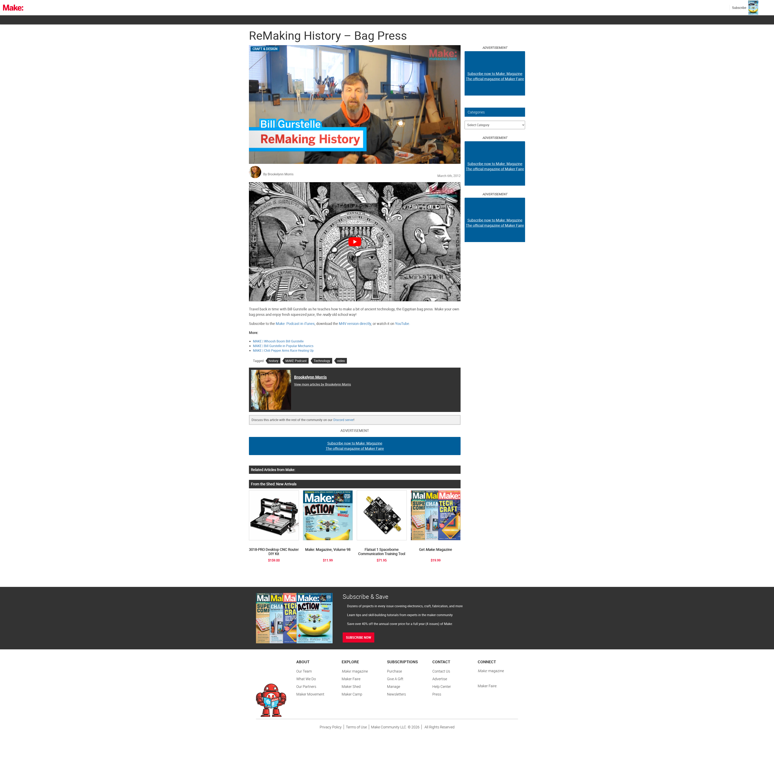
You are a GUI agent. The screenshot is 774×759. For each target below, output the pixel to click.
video (341, 361)
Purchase (394, 671)
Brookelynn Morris (310, 377)
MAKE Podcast (296, 361)
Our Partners (306, 686)
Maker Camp (352, 694)
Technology (322, 361)
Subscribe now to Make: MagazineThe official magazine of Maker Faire (355, 446)
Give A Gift (395, 678)
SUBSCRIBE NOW (358, 637)
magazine (355, 671)
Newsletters (396, 694)
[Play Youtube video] (355, 241)
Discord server (343, 420)
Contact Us (441, 671)
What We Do (306, 678)
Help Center (441, 686)
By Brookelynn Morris (278, 174)
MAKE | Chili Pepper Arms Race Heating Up (283, 350)
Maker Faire (351, 678)
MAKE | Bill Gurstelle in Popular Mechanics (283, 346)
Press (436, 694)
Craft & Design (265, 49)
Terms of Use (356, 727)
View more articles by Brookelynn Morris (322, 384)
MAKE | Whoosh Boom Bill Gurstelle (278, 341)
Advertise (439, 678)
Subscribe (739, 7)
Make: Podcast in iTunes (295, 323)
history (273, 361)
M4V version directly (355, 323)
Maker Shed (351, 686)
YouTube (402, 323)
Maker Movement (310, 694)
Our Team (304, 671)
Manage (393, 686)
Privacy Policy (331, 727)
